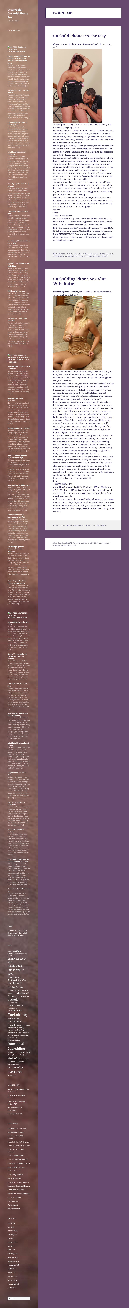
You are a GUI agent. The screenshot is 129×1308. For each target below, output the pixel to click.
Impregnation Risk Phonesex (19, 485)
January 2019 (12, 1242)
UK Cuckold (11, 1062)
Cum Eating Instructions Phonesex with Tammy (17, 582)
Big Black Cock (12, 953)
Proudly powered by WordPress (64, 545)
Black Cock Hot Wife (14, 977)
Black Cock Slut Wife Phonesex (19, 1146)
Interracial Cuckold (14, 1040)
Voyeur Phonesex (13, 1064)
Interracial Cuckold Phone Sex (18, 13)
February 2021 (13, 1235)
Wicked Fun (11, 1075)
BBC (18, 950)
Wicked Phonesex (14, 1209)
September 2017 (13, 1265)
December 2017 (13, 1257)
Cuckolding (17, 1014)
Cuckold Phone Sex (16, 52)
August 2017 (12, 1269)
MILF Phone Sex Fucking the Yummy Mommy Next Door (18, 860)
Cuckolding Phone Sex (15, 1175)
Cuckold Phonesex (13, 1019)
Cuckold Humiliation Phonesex (19, 1163)
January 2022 (12, 1231)
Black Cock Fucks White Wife (16, 970)
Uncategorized (13, 1205)
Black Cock (11, 956)
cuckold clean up (15, 1005)
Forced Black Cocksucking (16, 1028)
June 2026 (11, 1223)
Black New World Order (15, 990)
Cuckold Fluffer (15, 1010)
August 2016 (12, 1288)
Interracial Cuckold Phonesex (18, 1182)
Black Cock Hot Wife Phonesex (18, 1142)
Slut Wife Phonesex (14, 1197)
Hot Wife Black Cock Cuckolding (18, 1035)
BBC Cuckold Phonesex (16, 291)
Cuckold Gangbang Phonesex (18, 1159)
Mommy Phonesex (14, 1055)
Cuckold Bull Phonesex (15, 1003)
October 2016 (12, 1280)
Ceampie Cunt (12, 993)
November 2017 (13, 1261)
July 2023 (11, 1227)
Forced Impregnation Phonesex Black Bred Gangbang (16, 549)
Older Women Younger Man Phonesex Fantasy (18, 714)
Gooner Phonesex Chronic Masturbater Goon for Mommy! (17, 656)
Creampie (12, 996)
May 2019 (11, 1238)
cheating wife (23, 993)
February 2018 (13, 1254)
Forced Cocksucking (16, 1030)
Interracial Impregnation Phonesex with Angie (17, 456)
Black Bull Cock (22, 953)
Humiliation (13, 1037)
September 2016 (13, 1284)
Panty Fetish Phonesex (16, 1190)
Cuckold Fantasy (13, 1008)
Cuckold (13, 1000)
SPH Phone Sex (13, 1201)
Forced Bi (13, 1024)
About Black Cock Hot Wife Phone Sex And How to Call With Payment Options (17, 933)
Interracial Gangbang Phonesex (19, 1186)
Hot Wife (27, 1033)
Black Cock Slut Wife (17, 980)
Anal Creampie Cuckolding (17, 1128)
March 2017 (12, 1273)
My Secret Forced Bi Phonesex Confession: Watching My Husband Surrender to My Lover (19, 59)
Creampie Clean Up (23, 996)
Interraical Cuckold (16, 1052)
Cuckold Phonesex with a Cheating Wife (17, 123)
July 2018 (11, 1246)
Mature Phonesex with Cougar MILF (16, 803)
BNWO (25, 990)
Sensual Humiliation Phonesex (19, 1193)
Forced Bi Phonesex (15, 1178)
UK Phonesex (19, 1062)
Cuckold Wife (15, 1021)
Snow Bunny (25, 1059)
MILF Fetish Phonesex (17, 618)
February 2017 (13, 1276)
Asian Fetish (12, 951)
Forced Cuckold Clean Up (16, 1033)
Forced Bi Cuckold (24, 1025)
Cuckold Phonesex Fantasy (79, 36)
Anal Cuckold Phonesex (16, 1132)
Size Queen (23, 1055)
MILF (27, 1052)
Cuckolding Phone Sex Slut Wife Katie (79, 281)
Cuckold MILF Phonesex (16, 1167)
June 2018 (11, 1250)
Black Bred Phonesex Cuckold (19, 428)
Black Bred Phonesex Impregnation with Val (16, 516)
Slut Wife (14, 1058)
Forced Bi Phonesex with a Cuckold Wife (17, 1103)
